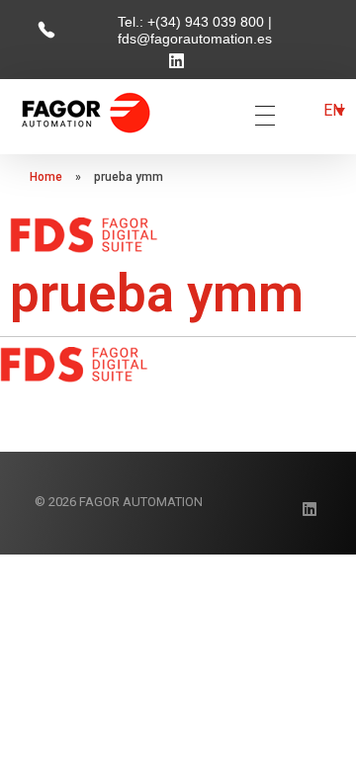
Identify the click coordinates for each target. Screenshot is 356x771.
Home (46, 177)
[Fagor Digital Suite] (86, 112)
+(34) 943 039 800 (207, 22)
